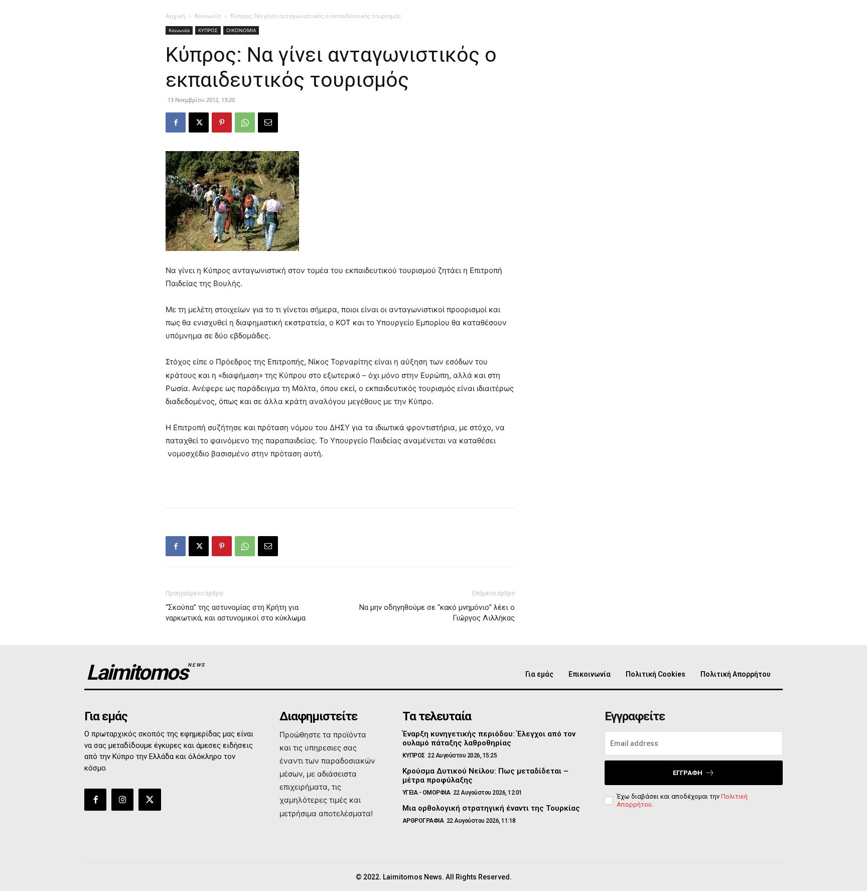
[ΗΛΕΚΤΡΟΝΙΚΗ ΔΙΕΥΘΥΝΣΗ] (268, 122)
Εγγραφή (687, 773)
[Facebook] (176, 122)
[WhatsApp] (245, 122)
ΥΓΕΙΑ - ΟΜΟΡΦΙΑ (426, 792)
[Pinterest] (222, 122)
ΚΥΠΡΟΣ (208, 30)
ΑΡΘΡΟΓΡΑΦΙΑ (423, 820)
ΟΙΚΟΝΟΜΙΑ (241, 30)
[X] (199, 122)
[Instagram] (122, 800)
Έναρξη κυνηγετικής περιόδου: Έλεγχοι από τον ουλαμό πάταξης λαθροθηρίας (488, 738)
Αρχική (175, 16)
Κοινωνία (208, 16)
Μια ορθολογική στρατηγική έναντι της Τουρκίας (491, 808)
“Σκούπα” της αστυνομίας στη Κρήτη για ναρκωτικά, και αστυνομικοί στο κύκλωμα (236, 612)
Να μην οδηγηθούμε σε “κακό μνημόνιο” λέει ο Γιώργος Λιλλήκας (437, 612)
